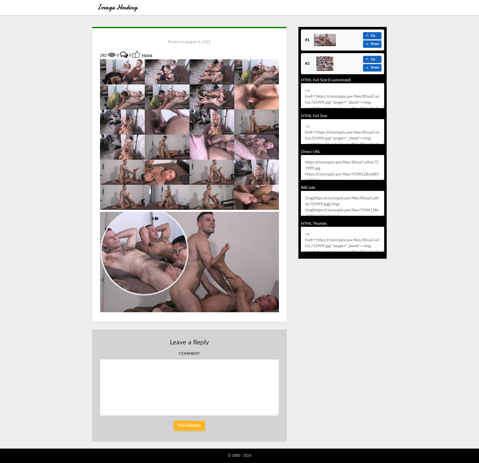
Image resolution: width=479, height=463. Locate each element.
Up (373, 35)
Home (147, 55)
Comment (189, 354)
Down (375, 44)
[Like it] (136, 54)
